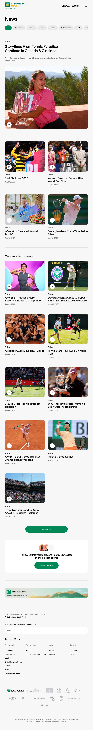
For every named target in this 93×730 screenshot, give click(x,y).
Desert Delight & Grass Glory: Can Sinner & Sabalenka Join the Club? (67, 299)
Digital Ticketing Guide (13, 662)
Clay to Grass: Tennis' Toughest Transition (22, 405)
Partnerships (31, 645)
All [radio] (8, 28)
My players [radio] (19, 28)
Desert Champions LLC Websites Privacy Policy (45, 719)
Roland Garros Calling (60, 456)
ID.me (7, 670)
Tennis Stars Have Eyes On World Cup (67, 352)
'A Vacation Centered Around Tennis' (21, 233)
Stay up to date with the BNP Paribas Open (21, 624)
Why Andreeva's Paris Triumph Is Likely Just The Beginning (66, 405)
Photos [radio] (31, 28)
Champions (9, 650)
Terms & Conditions (21, 719)
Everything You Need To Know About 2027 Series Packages (22, 511)
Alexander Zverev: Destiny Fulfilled (24, 350)
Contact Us (74, 650)
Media (7, 658)
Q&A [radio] (78, 28)
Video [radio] (42, 28)
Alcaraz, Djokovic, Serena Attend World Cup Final (66, 180)
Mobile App (9, 666)
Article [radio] (52, 28)
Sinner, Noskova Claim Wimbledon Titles (68, 233)
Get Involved (10, 654)
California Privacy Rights (70, 719)
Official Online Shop (12, 673)
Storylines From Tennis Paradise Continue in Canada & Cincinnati (31, 48)
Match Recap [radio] (66, 28)
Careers (52, 654)
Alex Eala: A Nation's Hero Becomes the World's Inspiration (23, 299)
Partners (29, 650)
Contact (73, 645)
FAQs (72, 654)
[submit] (85, 631)
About (51, 645)
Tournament (9, 645)
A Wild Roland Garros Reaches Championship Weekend (22, 458)
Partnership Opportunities (36, 654)
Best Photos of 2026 (16, 178)
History (51, 650)
